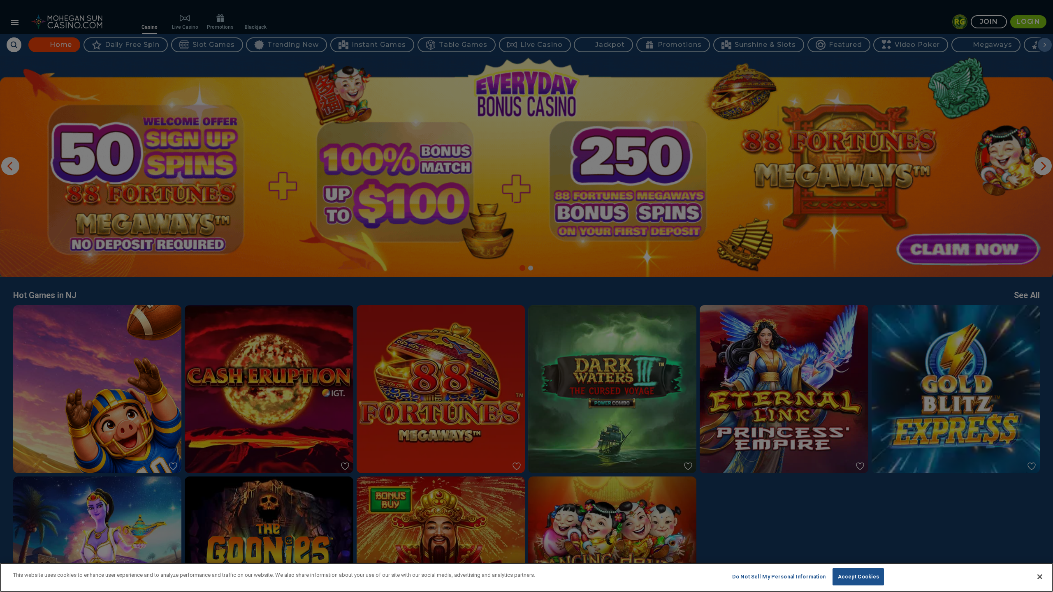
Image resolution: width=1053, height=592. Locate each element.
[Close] (1040, 577)
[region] (526, 577)
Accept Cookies (858, 577)
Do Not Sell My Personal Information (779, 577)
